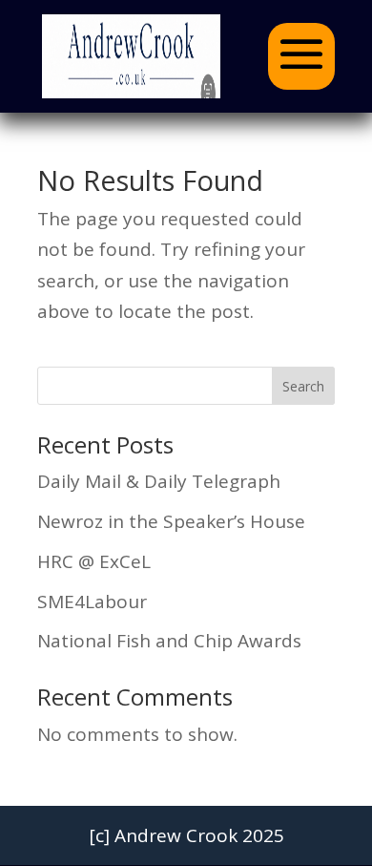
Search (303, 386)
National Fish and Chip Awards (169, 640)
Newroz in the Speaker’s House (171, 521)
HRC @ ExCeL (94, 561)
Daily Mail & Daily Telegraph (158, 481)
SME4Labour (92, 601)
